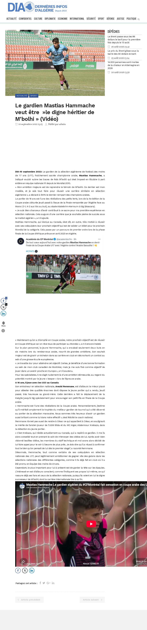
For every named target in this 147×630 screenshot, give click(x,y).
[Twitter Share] (25, 570)
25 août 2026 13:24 (120, 58)
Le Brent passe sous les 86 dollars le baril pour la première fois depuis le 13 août (124, 39)
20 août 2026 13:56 (120, 72)
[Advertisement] (60, 148)
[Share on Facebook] (40, 583)
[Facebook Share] (18, 570)
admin (62, 124)
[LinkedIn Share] (31, 570)
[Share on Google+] (48, 583)
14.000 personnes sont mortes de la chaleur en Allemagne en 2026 (123, 65)
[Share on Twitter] (43, 583)
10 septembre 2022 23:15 (30, 124)
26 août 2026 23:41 (120, 46)
